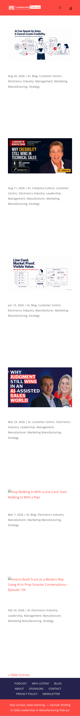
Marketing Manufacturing (44, 432)
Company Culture (43, 188)
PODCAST (20, 683)
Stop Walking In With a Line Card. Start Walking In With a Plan (36, 509)
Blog (34, 76)
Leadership (53, 193)
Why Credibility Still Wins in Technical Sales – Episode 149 (39, 182)
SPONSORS (36, 688)
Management (44, 81)
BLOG (58, 683)
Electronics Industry (21, 81)
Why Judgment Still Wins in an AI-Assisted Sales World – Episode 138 (38, 416)
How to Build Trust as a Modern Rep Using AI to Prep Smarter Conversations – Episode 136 (40, 603)
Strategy (34, 86)
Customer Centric (50, 76)
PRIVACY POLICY (26, 694)
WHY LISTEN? (40, 683)
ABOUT (19, 688)
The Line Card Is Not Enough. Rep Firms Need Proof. (36, 299)
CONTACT (55, 688)
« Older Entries (19, 675)
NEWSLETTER (51, 694)
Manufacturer (36, 198)
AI (29, 76)
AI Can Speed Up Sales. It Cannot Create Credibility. (37, 70)
